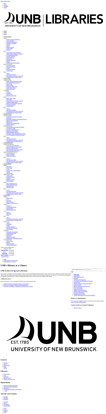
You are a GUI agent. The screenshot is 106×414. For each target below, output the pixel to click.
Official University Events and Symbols (83, 283)
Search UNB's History (77, 269)
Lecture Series (77, 282)
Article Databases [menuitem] (10, 40)
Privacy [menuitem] (5, 403)
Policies (5, 368)
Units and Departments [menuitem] (11, 245)
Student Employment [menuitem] (11, 209)
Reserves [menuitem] (8, 50)
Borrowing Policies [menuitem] (10, 65)
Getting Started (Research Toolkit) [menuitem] (14, 81)
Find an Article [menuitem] (9, 85)
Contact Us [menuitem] (8, 206)
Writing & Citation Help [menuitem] (11, 86)
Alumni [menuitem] (8, 222)
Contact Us (6, 362)
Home (4, 259)
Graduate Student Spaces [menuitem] (12, 102)
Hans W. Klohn (4, 255)
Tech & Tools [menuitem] (9, 70)
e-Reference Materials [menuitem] (11, 43)
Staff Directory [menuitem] (9, 208)
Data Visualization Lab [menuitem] (11, 183)
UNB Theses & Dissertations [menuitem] (13, 63)
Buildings (76, 278)
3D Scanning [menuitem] (9, 168)
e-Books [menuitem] (8, 44)
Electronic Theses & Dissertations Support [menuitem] (16, 133)
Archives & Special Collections (10, 260)
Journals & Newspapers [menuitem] (11, 42)
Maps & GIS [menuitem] (9, 122)
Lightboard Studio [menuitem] (10, 177)
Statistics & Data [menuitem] (10, 124)
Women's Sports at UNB (79, 294)
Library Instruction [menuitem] (10, 153)
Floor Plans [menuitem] (9, 99)
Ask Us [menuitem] (8, 73)
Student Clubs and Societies (80, 290)
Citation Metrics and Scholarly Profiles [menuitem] (15, 127)
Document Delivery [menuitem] (10, 66)
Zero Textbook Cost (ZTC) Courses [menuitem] (14, 149)
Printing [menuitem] (8, 91)
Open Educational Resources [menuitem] (13, 150)
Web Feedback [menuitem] (6, 405)
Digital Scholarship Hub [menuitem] (11, 184)
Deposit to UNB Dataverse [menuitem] (12, 129)
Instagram (5, 399)
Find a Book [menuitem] (9, 84)
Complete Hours (5, 256)
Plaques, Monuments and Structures (82, 286)
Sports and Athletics (78, 288)
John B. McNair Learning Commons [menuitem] (14, 101)
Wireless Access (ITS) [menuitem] (11, 95)
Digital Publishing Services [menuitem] (12, 132)
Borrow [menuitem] (7, 36)
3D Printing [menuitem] (9, 166)
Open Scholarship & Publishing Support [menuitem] (15, 135)
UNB (4, 3)
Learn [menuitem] (7, 78)
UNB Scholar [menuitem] (9, 48)
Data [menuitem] (7, 114)
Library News (6, 365)
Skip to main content (5, 1)
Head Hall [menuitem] (8, 200)
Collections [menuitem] (8, 118)
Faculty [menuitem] (8, 225)
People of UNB (77, 285)
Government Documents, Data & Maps (12, 389)
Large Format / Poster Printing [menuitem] (13, 170)
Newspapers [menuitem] (9, 59)
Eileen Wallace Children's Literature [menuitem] (14, 53)
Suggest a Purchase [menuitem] (10, 69)
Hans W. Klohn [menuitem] (9, 202)
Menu (5, 31)
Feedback (6, 6)
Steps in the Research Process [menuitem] (13, 82)
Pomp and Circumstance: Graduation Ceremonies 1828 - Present (18, 286)
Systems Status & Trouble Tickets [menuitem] (14, 77)
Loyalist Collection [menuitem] (10, 56)
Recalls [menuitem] (8, 68)
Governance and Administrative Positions (83, 281)
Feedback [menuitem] (5, 410)
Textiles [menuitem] (8, 171)
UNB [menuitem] (4, 408)
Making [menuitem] (7, 164)
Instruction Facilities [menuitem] (11, 104)
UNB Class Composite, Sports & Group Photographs (15, 285)
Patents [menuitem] (8, 61)
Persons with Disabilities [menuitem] (12, 228)
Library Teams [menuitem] (9, 241)
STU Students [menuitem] (9, 229)
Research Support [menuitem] (10, 89)
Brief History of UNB (79, 277)
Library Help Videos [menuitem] (11, 88)
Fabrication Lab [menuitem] (10, 186)
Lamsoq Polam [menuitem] (9, 106)
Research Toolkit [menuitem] (10, 154)
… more (5, 390)
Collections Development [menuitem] (12, 232)
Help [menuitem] (7, 195)
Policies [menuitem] (8, 242)
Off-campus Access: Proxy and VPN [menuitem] (14, 76)
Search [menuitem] (5, 412)
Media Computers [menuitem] (10, 179)
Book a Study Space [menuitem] (11, 98)
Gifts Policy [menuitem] (9, 235)
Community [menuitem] (9, 224)
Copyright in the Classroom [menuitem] (12, 145)
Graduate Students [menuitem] (10, 226)
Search (5, 7)
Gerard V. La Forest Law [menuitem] (12, 203)
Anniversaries (77, 275)
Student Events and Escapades (81, 291)
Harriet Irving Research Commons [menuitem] (14, 103)
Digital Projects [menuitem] (9, 234)
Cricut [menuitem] (7, 169)
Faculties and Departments (80, 279)
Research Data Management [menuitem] (12, 123)
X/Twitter (5, 398)
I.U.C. (4, 251)
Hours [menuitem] (7, 215)
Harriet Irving (4, 250)
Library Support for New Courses (14, 147)
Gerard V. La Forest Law (9, 379)
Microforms (6, 388)
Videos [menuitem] (8, 46)
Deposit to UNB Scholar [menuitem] (12, 131)
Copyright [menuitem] (5, 402)
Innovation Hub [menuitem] (10, 187)
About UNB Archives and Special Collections (84, 295)
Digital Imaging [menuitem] (9, 181)
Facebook (5, 396)
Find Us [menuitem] (8, 212)
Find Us (5, 364)
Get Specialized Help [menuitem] (11, 74)
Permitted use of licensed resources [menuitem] (14, 238)
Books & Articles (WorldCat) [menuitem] (13, 39)
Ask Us (5, 5)
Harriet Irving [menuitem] (9, 198)
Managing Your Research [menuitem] (12, 120)
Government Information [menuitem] (12, 55)
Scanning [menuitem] (8, 93)
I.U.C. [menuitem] (7, 199)
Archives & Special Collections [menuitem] (13, 52)
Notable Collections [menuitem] (10, 60)
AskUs (5, 34)
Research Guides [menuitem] (10, 47)
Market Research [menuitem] (10, 57)
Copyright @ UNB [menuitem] (10, 128)
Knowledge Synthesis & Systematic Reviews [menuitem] (16, 119)
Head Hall (4, 253)
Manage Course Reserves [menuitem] (12, 148)
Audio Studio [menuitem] (9, 175)
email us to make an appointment (78, 302)
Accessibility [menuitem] (6, 404)
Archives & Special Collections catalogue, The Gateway (16, 283)
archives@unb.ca (78, 307)
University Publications (79, 292)
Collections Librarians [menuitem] (11, 233)
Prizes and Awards (78, 287)
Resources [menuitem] (8, 142)
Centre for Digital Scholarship (10, 386)
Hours (5, 32)
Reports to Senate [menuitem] (10, 243)
